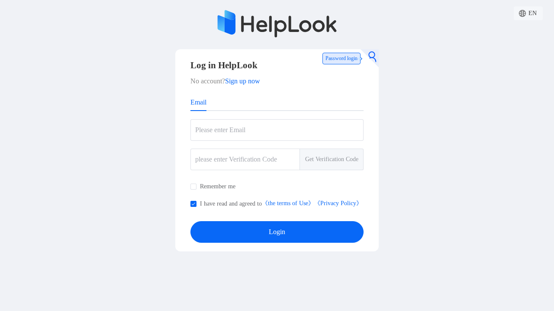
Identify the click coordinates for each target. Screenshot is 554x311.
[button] (528, 13)
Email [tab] (198, 102)
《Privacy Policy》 (338, 203)
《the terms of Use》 (288, 203)
